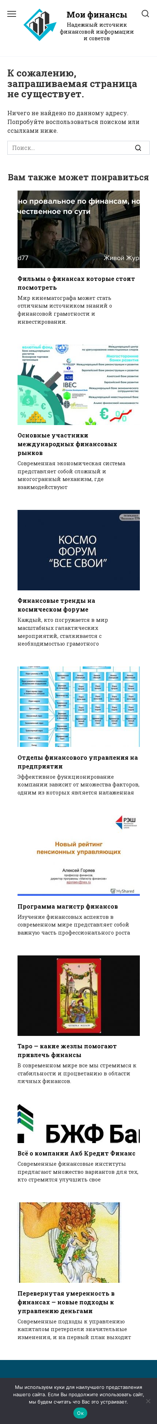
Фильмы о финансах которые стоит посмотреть (76, 282)
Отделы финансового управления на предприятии (78, 761)
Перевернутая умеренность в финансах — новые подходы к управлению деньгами (66, 1301)
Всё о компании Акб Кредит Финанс (76, 1153)
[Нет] (148, 1401)
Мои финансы (96, 14)
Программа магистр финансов (68, 906)
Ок (80, 1413)
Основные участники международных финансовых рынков (67, 443)
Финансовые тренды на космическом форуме (56, 605)
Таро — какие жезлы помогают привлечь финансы (67, 1050)
